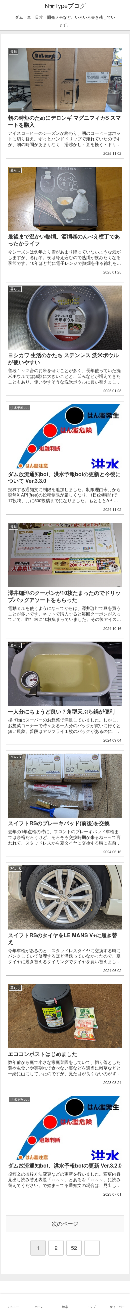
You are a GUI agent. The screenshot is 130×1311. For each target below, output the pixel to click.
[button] (117, 1014)
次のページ (65, 1223)
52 (74, 1247)
